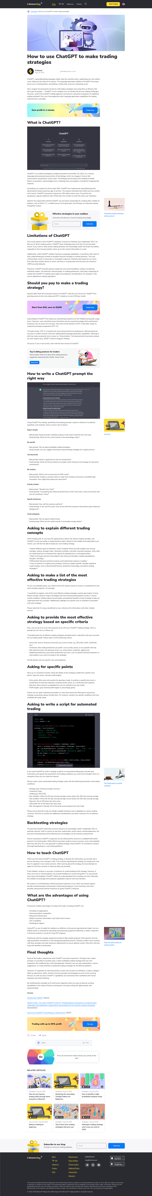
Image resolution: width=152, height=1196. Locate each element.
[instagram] (93, 1165)
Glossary (72, 1176)
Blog (54, 4)
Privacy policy (74, 1164)
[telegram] (87, 1165)
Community (73, 1172)
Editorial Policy (74, 1168)
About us (70, 4)
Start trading (113, 4)
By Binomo (38, 70)
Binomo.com (73, 1157)
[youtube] (99, 1165)
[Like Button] (28, 1035)
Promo (79, 4)
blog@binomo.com (91, 1160)
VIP (62, 4)
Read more (34, 362)
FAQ (53, 1172)
